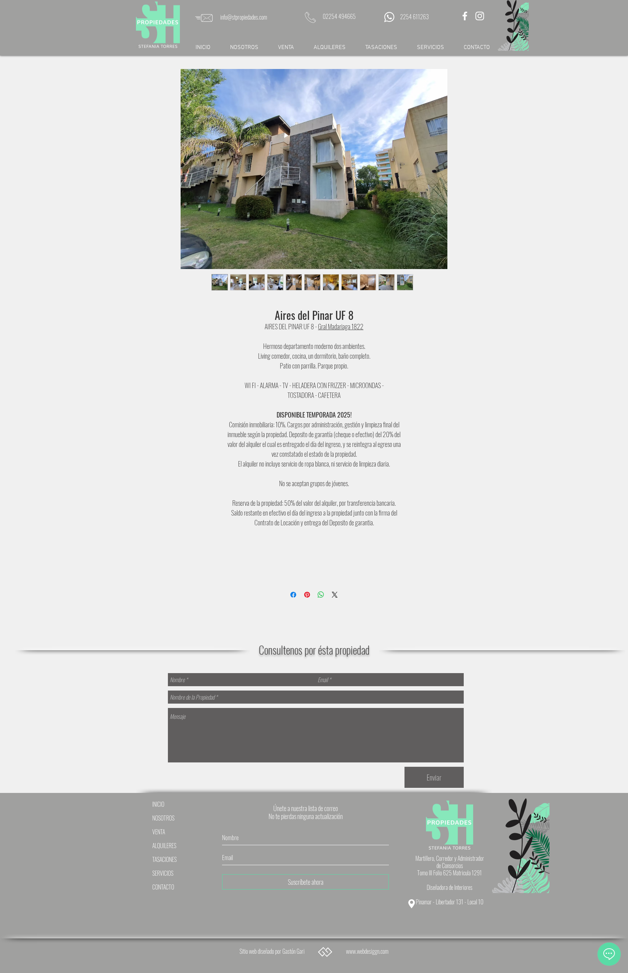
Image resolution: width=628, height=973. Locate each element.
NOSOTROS (163, 818)
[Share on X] (334, 594)
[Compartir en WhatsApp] (321, 594)
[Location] (411, 903)
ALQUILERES (164, 845)
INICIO (158, 804)
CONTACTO (163, 887)
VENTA (158, 831)
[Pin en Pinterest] (307, 594)
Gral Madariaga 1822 (340, 326)
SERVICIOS (162, 873)
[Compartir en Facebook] (293, 594)
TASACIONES (164, 859)
